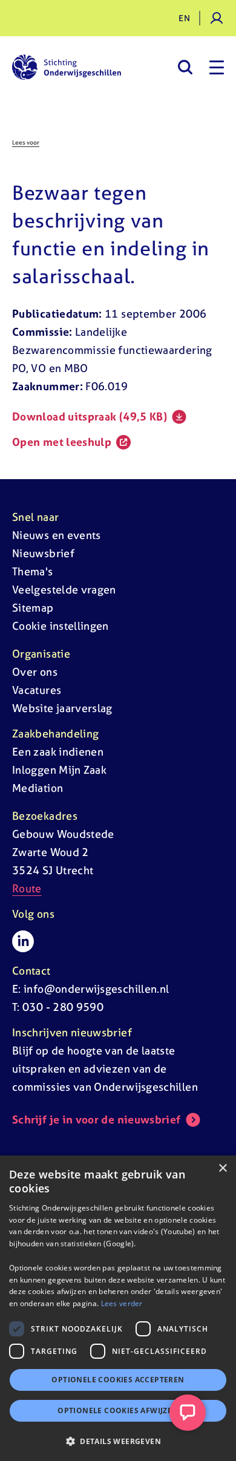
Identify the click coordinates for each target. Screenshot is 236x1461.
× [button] (222, 1168)
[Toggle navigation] (217, 67)
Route (27, 888)
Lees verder (122, 1303)
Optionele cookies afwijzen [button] (117, 1410)
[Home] (66, 67)
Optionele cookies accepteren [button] (117, 1379)
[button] (118, 1441)
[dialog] (118, 1308)
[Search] (184, 67)
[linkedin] (23, 941)
